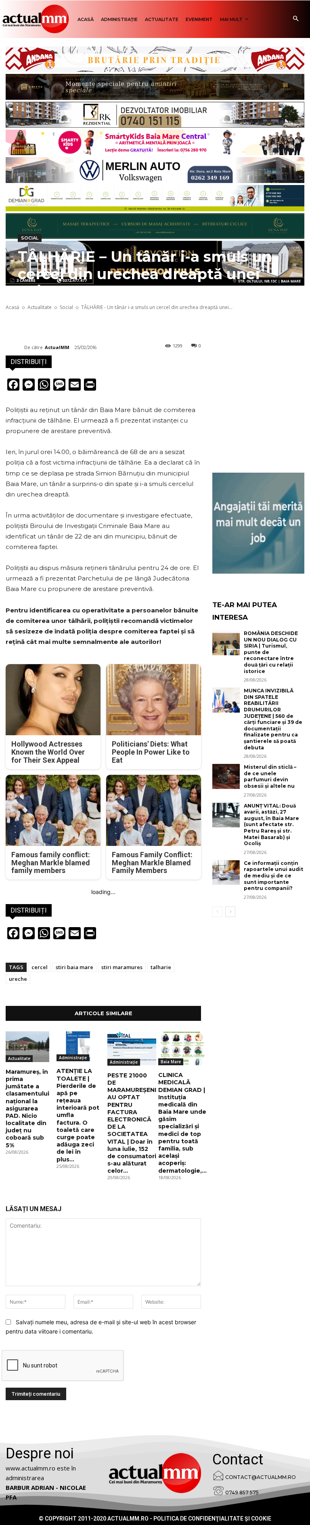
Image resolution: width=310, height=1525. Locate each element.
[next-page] (230, 912)
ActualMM (57, 347)
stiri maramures (121, 967)
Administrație (73, 1057)
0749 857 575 (242, 1492)
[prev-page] (217, 912)
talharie (161, 967)
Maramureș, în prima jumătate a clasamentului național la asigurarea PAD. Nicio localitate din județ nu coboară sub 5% (27, 1108)
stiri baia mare (74, 967)
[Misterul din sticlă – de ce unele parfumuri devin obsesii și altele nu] (226, 776)
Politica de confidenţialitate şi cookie (212, 1518)
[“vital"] (258, 523)
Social (29, 238)
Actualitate (19, 1058)
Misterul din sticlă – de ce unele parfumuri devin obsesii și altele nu (270, 776)
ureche (18, 978)
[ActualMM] (15, 347)
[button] (295, 19)
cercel (39, 967)
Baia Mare (171, 1061)
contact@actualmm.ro (260, 1477)
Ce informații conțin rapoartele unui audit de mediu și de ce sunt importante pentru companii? (273, 875)
